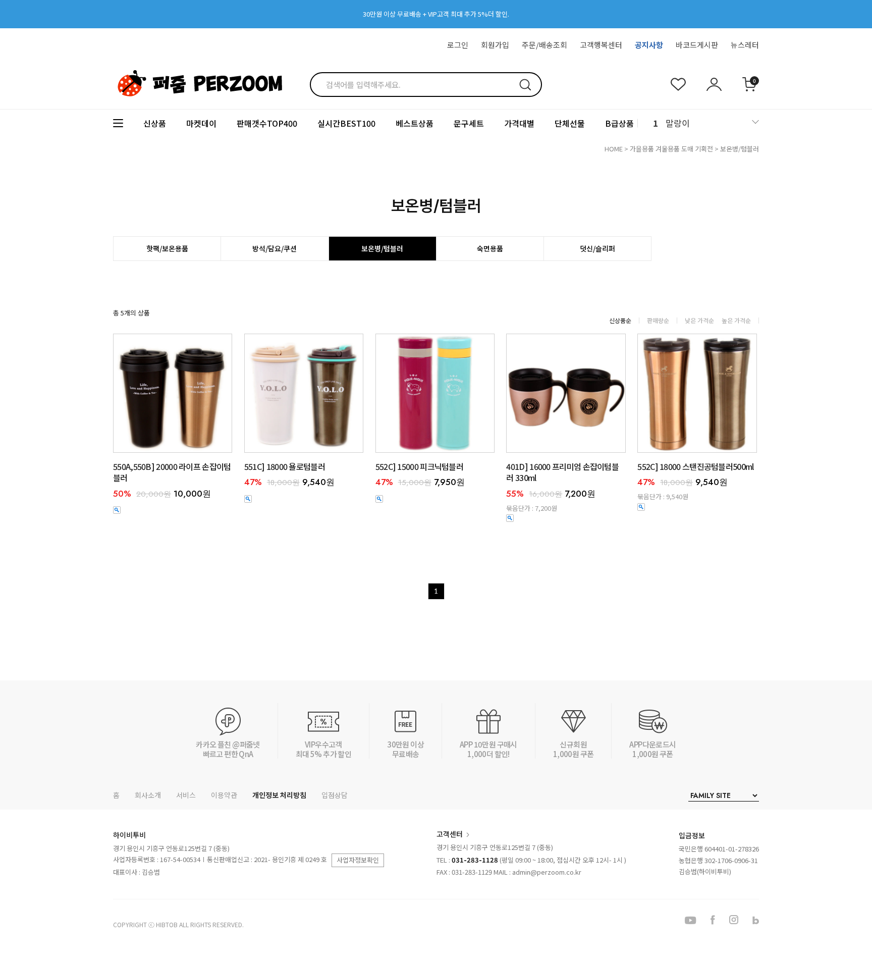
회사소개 (148, 795)
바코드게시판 (697, 44)
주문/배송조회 (544, 44)
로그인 (457, 44)
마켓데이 (201, 123)
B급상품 (619, 123)
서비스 (186, 795)
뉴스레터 (745, 44)
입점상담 (334, 795)
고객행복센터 (601, 44)
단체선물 (570, 123)
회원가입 (495, 44)
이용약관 (224, 795)
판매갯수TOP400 (267, 123)
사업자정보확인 (358, 860)
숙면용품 (490, 248)
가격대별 (519, 123)
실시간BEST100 (346, 123)
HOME (614, 148)
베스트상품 (414, 123)
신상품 (154, 123)
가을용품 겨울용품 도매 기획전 (671, 148)
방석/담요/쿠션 (274, 248)
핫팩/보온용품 (167, 248)
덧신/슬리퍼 (597, 248)
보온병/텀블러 (739, 148)
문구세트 (469, 123)
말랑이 (678, 123)
